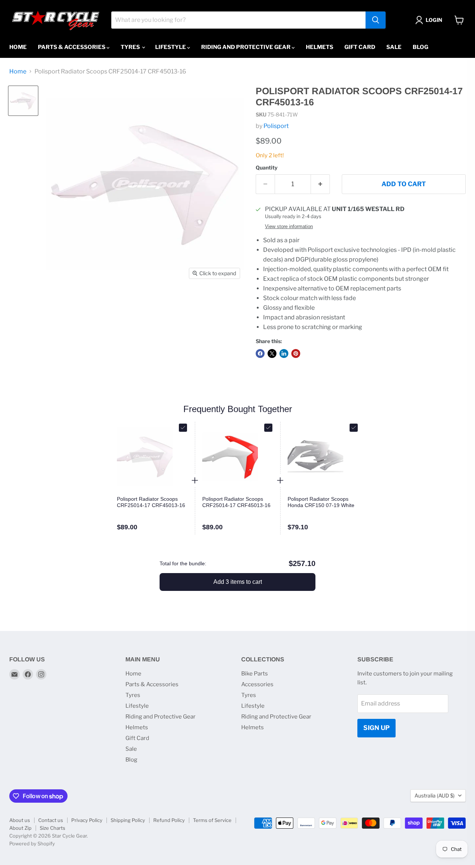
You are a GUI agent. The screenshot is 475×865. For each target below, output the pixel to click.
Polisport (276, 125)
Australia (435, 795)
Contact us (50, 820)
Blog (420, 47)
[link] (152, 502)
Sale (394, 47)
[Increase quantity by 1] (320, 184)
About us (19, 820)
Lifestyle (171, 47)
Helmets (319, 47)
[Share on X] (272, 353)
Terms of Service (212, 820)
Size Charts (52, 828)
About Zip (20, 828)
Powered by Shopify (32, 843)
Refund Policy (169, 820)
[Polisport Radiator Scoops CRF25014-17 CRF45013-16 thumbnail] (23, 100)
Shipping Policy (128, 820)
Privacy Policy (86, 820)
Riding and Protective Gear (246, 47)
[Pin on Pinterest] (295, 353)
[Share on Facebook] (260, 353)
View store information (289, 226)
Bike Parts (254, 673)
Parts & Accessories (72, 47)
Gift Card (359, 47)
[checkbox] (182, 427)
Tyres (131, 47)
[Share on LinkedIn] (283, 353)
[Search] (376, 20)
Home (18, 47)
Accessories (257, 684)
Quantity (267, 168)
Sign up (376, 727)
